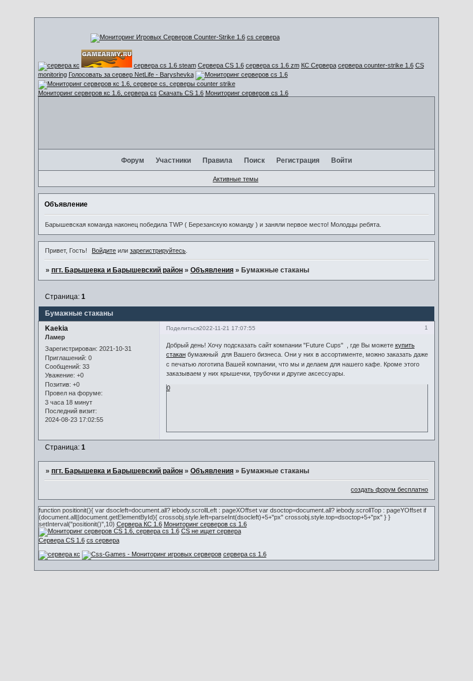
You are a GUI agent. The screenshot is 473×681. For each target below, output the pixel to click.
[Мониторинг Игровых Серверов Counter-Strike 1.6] (168, 36)
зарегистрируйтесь (158, 250)
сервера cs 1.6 (244, 554)
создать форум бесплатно (389, 489)
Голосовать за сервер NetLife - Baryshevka (131, 74)
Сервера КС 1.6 (139, 524)
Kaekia (56, 328)
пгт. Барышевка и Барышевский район (117, 270)
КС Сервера (318, 65)
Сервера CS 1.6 (221, 65)
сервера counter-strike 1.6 (376, 65)
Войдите (104, 250)
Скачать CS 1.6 (181, 92)
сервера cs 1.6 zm (272, 65)
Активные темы (235, 178)
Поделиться (182, 328)
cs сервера (263, 36)
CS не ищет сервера (211, 530)
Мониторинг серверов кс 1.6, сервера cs (97, 92)
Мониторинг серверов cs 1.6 (246, 92)
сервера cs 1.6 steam (165, 65)
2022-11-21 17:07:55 (227, 328)
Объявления (212, 270)
